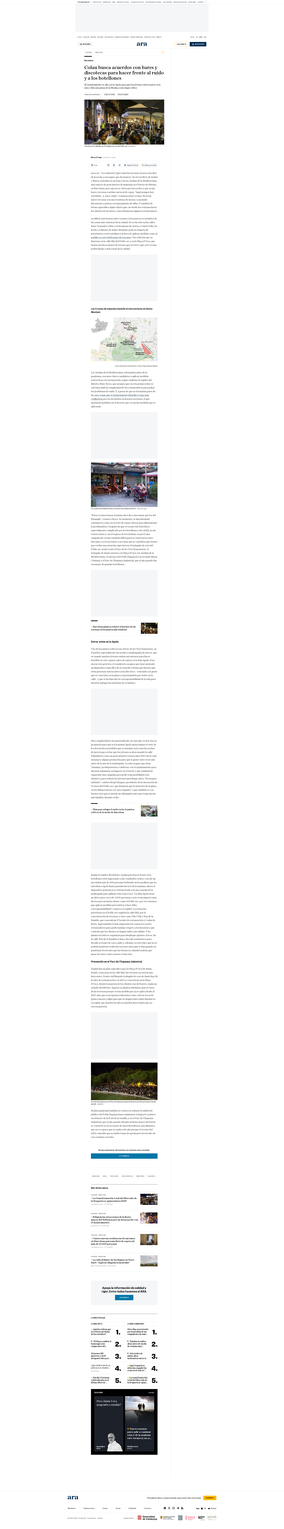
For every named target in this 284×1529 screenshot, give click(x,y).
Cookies (100, 1518)
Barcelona (99, 52)
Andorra (93, 37)
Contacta (147, 1508)
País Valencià (109, 37)
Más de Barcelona (99, 1188)
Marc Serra (140, 1176)
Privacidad (82, 1518)
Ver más (151, 1392)
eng (205, 37)
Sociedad (89, 52)
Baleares (100, 37)
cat (197, 37)
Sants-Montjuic (127, 1176)
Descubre (98, 1392)
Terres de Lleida (149, 37)
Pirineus (159, 37)
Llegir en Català (109, 94)
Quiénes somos (89, 1508)
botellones (114, 1176)
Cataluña (86, 37)
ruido (105, 1176)
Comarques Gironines (121, 37)
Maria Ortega (96, 157)
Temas (117, 1508)
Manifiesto (72, 1508)
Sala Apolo (151, 1176)
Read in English (123, 94)
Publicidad (132, 1508)
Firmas (105, 1508)
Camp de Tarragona (136, 37)
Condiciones (91, 1518)
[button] (205, 2)
